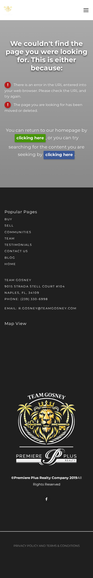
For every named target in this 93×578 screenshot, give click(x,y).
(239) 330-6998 (34, 299)
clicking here (30, 138)
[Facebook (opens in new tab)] (46, 499)
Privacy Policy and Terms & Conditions (47, 546)
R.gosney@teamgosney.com (48, 308)
